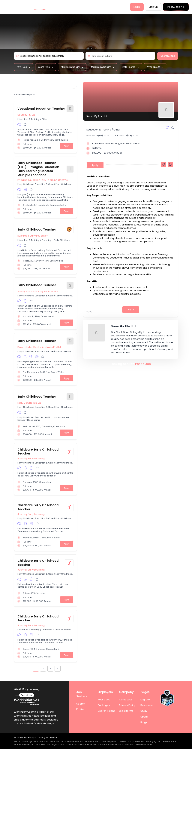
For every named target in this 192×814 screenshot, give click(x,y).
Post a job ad (175, 7)
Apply (66, 145)
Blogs (143, 722)
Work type (44, 67)
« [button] (31, 668)
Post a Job (143, 364)
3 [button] (50, 668)
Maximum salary (101, 67)
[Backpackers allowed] (25, 356)
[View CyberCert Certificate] (167, 698)
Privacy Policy (127, 705)
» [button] (62, 668)
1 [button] (35, 668)
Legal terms (126, 711)
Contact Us (125, 699)
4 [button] (57, 668)
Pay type (22, 67)
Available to (153, 67)
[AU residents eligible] (19, 124)
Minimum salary (70, 67)
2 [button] (43, 668)
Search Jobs (167, 55)
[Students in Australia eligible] (30, 356)
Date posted (129, 67)
